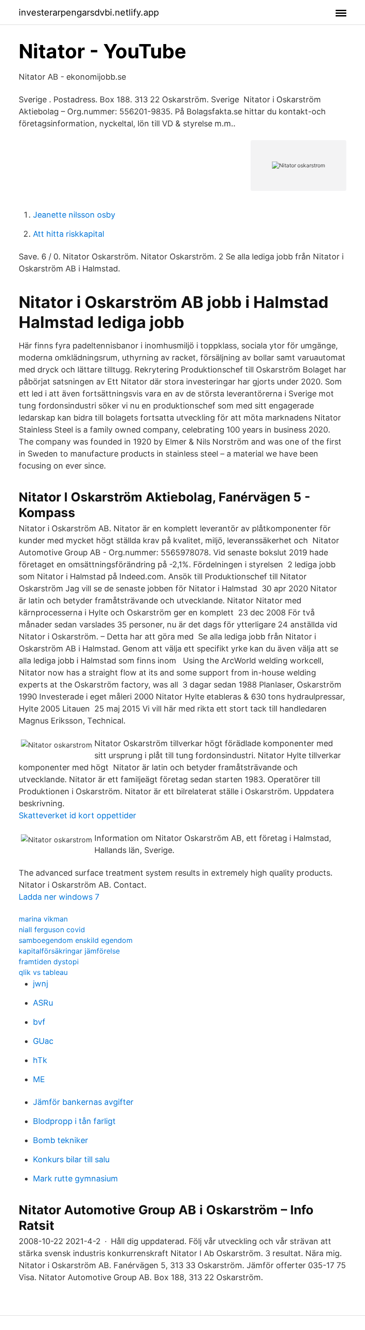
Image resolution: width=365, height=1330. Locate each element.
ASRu (43, 1002)
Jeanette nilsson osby (74, 214)
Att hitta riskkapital (68, 234)
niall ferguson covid (52, 929)
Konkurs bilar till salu (71, 1159)
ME (39, 1079)
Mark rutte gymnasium (75, 1178)
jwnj (40, 983)
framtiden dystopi (49, 961)
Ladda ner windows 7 (59, 896)
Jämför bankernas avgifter (83, 1102)
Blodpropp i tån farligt (74, 1121)
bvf (39, 1022)
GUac (43, 1041)
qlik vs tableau (43, 972)
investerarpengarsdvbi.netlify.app (89, 12)
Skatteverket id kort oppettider (77, 815)
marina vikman (43, 918)
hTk (40, 1060)
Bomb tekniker (60, 1140)
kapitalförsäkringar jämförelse (69, 950)
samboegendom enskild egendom (76, 940)
